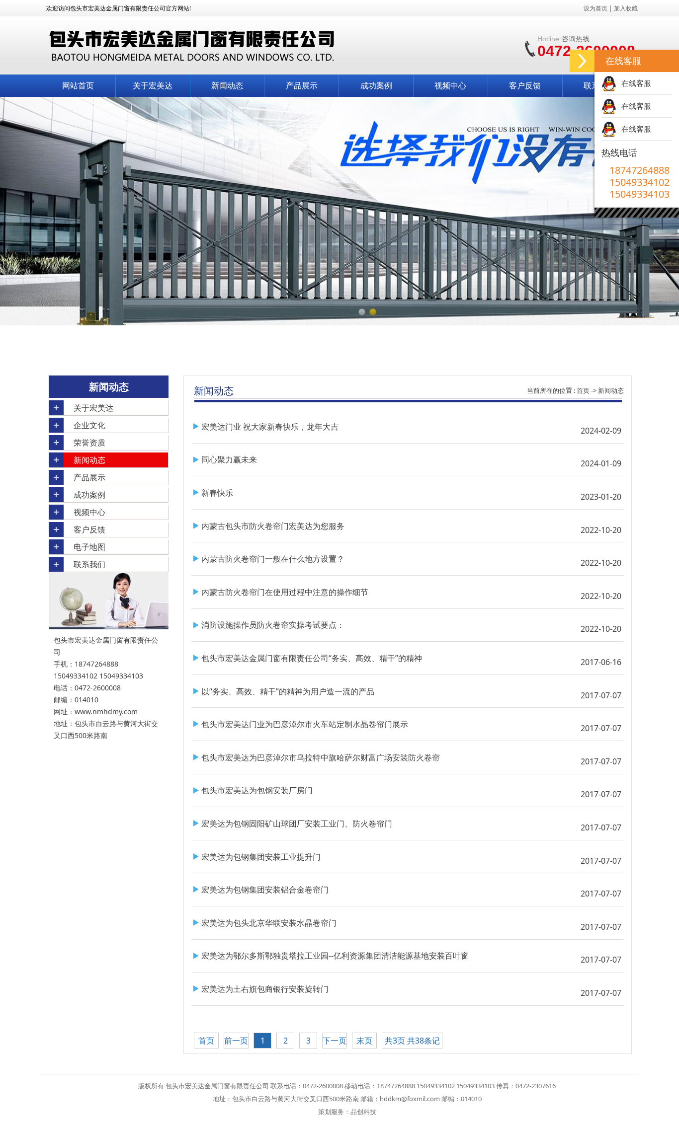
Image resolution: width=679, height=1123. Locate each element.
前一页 (236, 1040)
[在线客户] (582, 61)
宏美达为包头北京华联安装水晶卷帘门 (269, 922)
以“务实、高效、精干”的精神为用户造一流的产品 (287, 691)
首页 (583, 390)
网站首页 (78, 85)
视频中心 (450, 85)
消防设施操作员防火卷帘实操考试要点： (272, 624)
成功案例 (376, 85)
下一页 (334, 1040)
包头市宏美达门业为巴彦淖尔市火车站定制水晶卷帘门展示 (304, 724)
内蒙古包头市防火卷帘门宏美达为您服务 (272, 526)
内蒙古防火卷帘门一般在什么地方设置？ (272, 558)
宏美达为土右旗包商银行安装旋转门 (265, 988)
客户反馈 (525, 85)
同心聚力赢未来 (229, 459)
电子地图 (89, 546)
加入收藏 (626, 8)
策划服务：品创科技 (347, 1111)
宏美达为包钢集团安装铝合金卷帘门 (265, 889)
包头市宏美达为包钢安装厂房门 (257, 790)
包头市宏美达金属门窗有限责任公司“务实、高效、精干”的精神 (311, 658)
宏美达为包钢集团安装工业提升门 (261, 856)
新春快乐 (217, 492)
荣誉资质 (89, 442)
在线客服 (636, 83)
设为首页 (595, 8)
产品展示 (302, 85)
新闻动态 (227, 85)
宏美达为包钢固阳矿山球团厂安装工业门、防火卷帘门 (296, 823)
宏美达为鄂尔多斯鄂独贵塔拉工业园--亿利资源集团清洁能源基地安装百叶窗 (335, 955)
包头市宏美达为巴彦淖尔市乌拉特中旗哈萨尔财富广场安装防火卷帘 (320, 757)
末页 (364, 1040)
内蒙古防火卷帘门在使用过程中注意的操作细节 (284, 592)
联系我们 (89, 564)
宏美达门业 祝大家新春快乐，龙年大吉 (270, 426)
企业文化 (89, 425)
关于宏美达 (152, 85)
